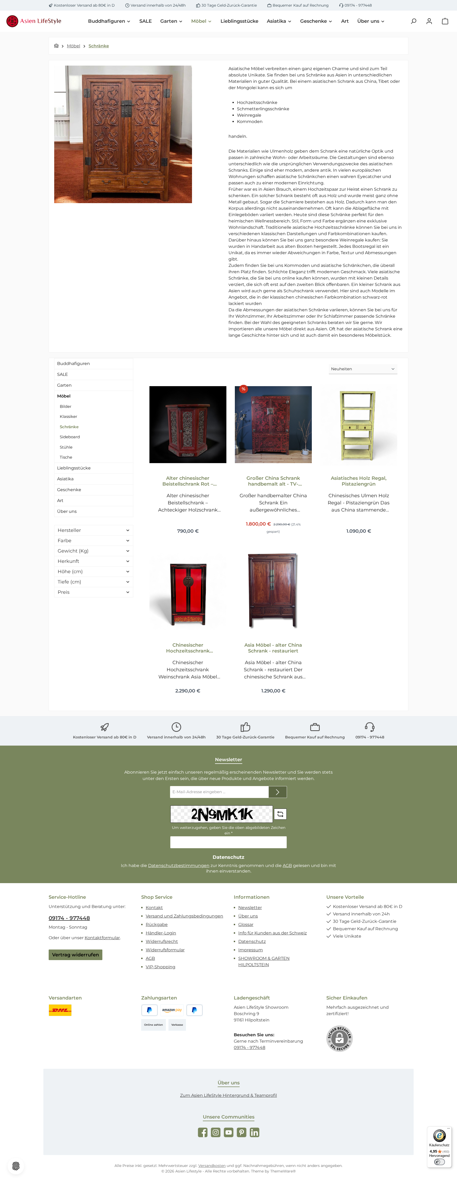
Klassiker (68, 416)
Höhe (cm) (70, 571)
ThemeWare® (283, 1171)
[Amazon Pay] (172, 1010)
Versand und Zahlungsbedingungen (184, 916)
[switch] (439, 1162)
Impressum (250, 949)
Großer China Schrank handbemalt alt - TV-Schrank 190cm (273, 481)
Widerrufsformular (165, 949)
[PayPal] (149, 1010)
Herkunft (68, 561)
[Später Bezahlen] (194, 1010)
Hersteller (69, 530)
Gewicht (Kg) (73, 551)
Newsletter (250, 907)
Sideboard (70, 436)
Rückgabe (157, 924)
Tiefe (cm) (69, 582)
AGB (287, 865)
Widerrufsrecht (162, 941)
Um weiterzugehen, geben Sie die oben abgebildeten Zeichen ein (228, 830)
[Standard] (60, 1010)
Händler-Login (161, 932)
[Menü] (448, 1129)
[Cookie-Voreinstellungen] (16, 1166)
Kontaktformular (102, 937)
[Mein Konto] (429, 21)
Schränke (69, 426)
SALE (62, 374)
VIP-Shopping (160, 966)
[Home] (56, 46)
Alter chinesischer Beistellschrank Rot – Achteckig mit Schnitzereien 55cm (187, 481)
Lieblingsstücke (74, 468)
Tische (66, 457)
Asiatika (65, 478)
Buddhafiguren (73, 363)
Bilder (65, 406)
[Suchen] (413, 21)
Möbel (64, 396)
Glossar (245, 924)
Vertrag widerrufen (75, 955)
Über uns (67, 511)
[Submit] (277, 792)
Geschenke (69, 489)
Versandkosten (212, 1165)
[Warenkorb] (445, 21)
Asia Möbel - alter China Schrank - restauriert (273, 648)
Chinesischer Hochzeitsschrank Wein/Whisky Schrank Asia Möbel (187, 648)
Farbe (64, 541)
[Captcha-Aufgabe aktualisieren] (280, 814)
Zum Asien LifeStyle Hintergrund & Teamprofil (228, 1095)
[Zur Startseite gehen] (34, 21)
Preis (64, 592)
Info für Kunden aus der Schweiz (272, 932)
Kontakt (154, 907)
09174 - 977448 (358, 5)
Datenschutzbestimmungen (178, 865)
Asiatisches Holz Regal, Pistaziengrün (358, 481)
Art (60, 500)
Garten (64, 385)
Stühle (66, 447)
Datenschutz (252, 941)
